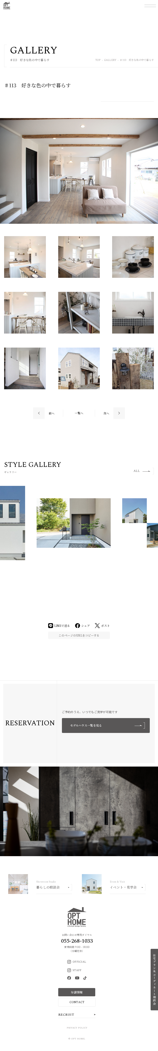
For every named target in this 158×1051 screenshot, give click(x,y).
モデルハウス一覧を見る (86, 725)
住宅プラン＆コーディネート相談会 (154, 979)
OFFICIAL (79, 962)
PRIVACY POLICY (77, 1028)
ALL (137, 471)
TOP (98, 60)
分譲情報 (76, 992)
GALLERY (110, 60)
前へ (52, 413)
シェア (85, 626)
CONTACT (77, 1002)
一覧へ (79, 413)
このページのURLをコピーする (78, 635)
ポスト (105, 626)
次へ (106, 413)
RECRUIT (66, 1014)
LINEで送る (62, 626)
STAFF (77, 970)
